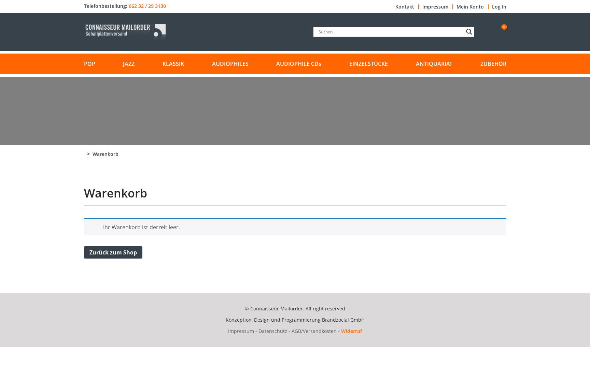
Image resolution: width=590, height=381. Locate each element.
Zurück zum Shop (113, 252)
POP (89, 64)
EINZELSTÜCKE (368, 64)
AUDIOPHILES (230, 64)
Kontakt (404, 6)
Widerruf (351, 331)
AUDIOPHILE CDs (298, 64)
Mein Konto (470, 6)
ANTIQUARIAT (434, 64)
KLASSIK (173, 64)
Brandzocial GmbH (343, 320)
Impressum (435, 6)
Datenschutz (272, 331)
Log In (499, 6)
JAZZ (129, 64)
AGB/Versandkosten (314, 331)
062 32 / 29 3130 (147, 6)
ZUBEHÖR (493, 64)
